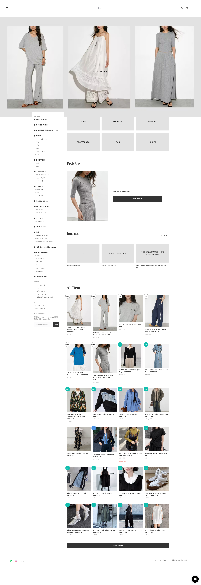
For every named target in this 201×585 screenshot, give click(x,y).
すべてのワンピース (42, 175)
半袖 (37, 142)
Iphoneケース (41, 221)
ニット (38, 154)
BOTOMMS (40, 259)
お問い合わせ (41, 291)
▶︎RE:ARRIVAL (40, 277)
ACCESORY (40, 271)
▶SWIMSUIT (40, 227)
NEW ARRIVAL (41, 120)
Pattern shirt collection (44, 241)
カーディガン (40, 151)
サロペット (39, 181)
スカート (39, 163)
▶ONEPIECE (40, 172)
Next (171, 196)
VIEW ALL (165, 235)
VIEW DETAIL (137, 199)
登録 (56, 324)
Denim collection (42, 235)
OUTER (39, 265)
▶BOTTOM (39, 160)
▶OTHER (38, 218)
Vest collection (41, 238)
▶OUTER (38, 186)
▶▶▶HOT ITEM (41, 125)
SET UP (39, 262)
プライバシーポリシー (43, 294)
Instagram (40, 305)
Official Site (41, 308)
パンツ (38, 166)
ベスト (38, 148)
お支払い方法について (109, 266)
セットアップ (40, 178)
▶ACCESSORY (41, 201)
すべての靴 (39, 210)
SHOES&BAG (41, 268)
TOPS (38, 255)
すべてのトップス (42, 139)
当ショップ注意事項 (73, 266)
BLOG (39, 288)
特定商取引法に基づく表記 (45, 297)
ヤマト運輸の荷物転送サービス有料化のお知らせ (152, 266)
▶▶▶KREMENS (41, 253)
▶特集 (36, 232)
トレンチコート (41, 196)
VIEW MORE (118, 545)
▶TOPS (38, 136)
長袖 (37, 145)
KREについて (41, 285)
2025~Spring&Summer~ (45, 247)
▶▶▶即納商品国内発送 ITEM (46, 130)
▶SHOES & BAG (41, 207)
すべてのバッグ (41, 213)
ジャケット (39, 189)
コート (38, 192)
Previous (65, 196)
